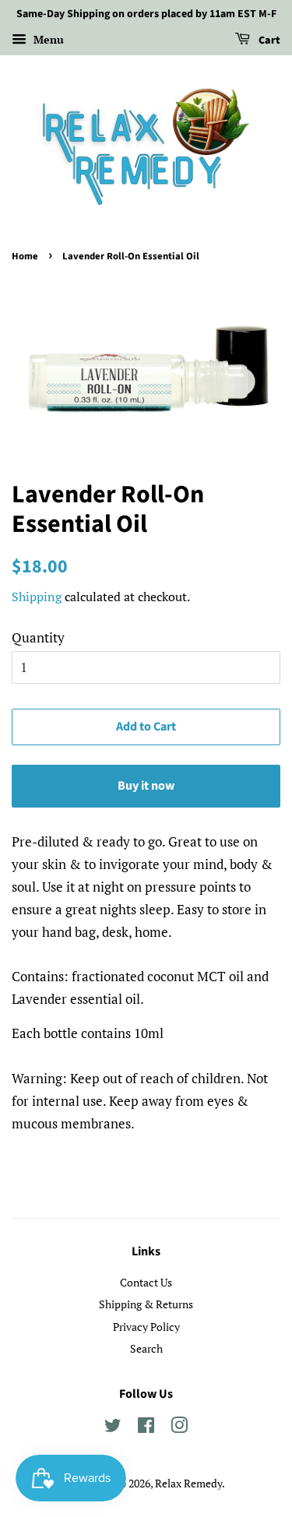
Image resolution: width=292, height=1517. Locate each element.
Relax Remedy (188, 1483)
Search (146, 1348)
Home (25, 256)
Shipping (37, 596)
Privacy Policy (146, 1326)
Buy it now (146, 785)
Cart (268, 40)
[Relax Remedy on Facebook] (146, 1427)
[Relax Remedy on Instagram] (179, 1427)
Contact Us (146, 1282)
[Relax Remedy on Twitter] (112, 1427)
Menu (47, 39)
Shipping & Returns (146, 1304)
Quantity (38, 637)
